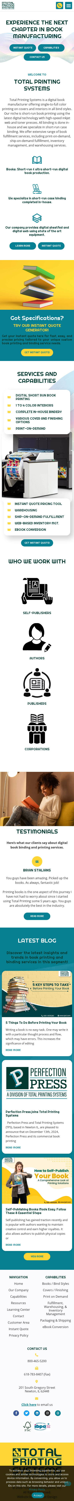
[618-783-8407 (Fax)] (36, 1368)
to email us (37, 1405)
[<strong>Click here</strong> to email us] (36, 1398)
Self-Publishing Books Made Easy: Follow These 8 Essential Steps (36, 1211)
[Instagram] (47, 1413)
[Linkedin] (37, 1413)
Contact (18, 1316)
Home (18, 1284)
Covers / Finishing (55, 1290)
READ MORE (13, 1050)
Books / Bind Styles (55, 1284)
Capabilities (18, 1296)
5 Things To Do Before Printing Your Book (36, 1023)
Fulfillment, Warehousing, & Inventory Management (55, 1308)
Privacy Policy (18, 1335)
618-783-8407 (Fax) (37, 1374)
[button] (68, 5)
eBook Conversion (55, 1327)
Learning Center (18, 1310)
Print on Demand (55, 1296)
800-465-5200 (37, 1361)
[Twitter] (26, 1413)
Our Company (18, 1290)
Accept (38, 1495)
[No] (67, 1483)
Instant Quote (18, 1329)
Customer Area (18, 1322)
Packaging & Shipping (55, 1320)
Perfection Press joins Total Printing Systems (32, 1113)
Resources (18, 1303)
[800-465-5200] (59, 5)
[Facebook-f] (16, 1413)
